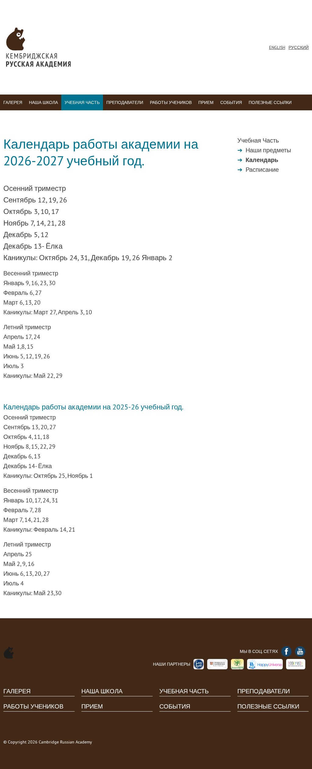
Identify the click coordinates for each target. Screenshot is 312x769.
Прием (206, 102)
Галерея (12, 102)
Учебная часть (82, 102)
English (277, 47)
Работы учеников (171, 102)
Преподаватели (124, 102)
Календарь (262, 160)
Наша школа (43, 102)
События (231, 102)
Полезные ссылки (270, 102)
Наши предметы (268, 150)
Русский (299, 47)
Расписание (262, 169)
